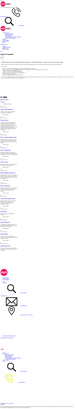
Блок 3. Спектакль (5, 185)
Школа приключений (9, 33)
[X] (4, 97)
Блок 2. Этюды (4, 162)
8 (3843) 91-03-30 (3, 295)
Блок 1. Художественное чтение (8, 137)
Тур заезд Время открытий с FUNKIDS (13, 36)
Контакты (5, 282)
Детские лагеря (6, 32)
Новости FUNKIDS (7, 47)
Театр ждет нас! (4, 120)
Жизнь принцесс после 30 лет (7, 172)
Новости (4, 39)
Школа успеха (5, 48)
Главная (4, 46)
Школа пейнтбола (8, 34)
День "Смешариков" (5, 150)
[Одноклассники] (3, 97)
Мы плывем (3, 211)
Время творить (4, 234)
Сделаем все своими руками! (7, 198)
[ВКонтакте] (1, 97)
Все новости (2, 101)
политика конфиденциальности (9, 335)
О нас (4, 42)
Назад (1, 51)
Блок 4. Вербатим (5, 222)
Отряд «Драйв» (6, 40)
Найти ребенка (21, 25)
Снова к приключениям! (6, 109)
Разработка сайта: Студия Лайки (6, 337)
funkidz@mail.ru (23, 305)
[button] (37, 82)
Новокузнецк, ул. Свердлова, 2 (26, 314)
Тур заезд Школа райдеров (10, 37)
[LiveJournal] (6, 97)
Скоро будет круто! (5, 245)
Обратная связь (6, 278)
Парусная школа (8, 35)
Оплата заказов (6, 277)
